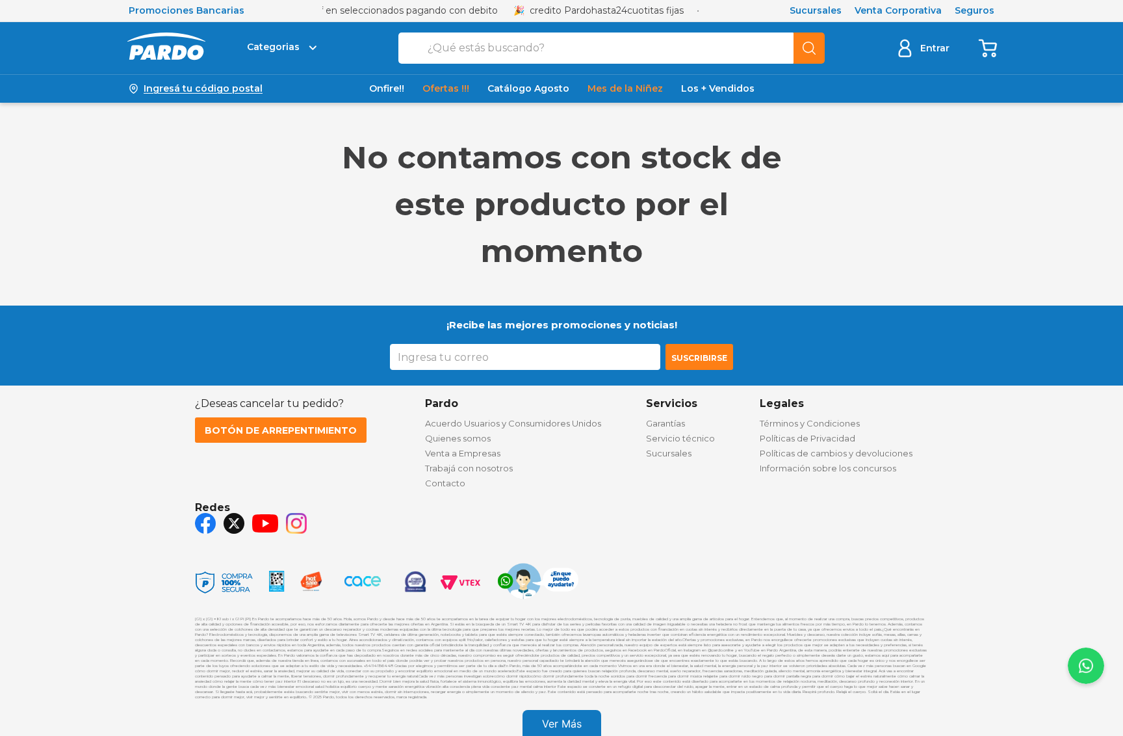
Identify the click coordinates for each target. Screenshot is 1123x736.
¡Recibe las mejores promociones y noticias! (561, 325)
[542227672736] (538, 582)
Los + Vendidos (718, 88)
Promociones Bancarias (186, 10)
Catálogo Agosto (528, 88)
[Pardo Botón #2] (988, 47)
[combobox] (611, 48)
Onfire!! (386, 88)
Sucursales (816, 10)
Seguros (974, 10)
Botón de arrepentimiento (281, 430)
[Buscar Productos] (809, 48)
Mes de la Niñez (625, 88)
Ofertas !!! (445, 88)
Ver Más (562, 723)
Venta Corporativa (898, 10)
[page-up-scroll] (1086, 666)
